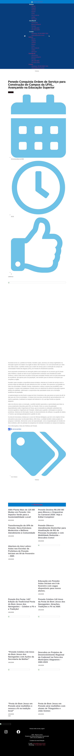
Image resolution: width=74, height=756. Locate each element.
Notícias (31, 4)
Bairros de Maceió (36, 24)
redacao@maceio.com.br (38, 35)
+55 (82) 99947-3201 (40, 745)
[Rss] (55, 732)
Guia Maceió (32, 20)
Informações (35, 22)
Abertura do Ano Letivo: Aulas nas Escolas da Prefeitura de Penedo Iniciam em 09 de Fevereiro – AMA (21, 551)
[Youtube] (43, 732)
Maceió (33, 6)
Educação (34, 19)
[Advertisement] (37, 73)
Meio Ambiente (35, 15)
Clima (33, 13)
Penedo (15, 476)
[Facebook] (18, 732)
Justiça (33, 17)
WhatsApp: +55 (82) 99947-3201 (40, 33)
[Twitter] (31, 732)
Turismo (34, 9)
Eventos (34, 26)
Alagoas (34, 8)
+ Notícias (37, 504)
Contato (31, 31)
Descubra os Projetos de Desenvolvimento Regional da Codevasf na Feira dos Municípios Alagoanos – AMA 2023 (51, 657)
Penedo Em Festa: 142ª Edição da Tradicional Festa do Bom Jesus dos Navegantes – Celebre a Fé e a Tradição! (22, 604)
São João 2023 (35, 28)
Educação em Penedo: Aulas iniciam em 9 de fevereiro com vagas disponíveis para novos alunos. (49, 586)
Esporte (33, 11)
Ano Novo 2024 (36, 29)
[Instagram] (6, 732)
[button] (49, 36)
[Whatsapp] (68, 732)
